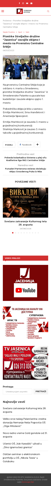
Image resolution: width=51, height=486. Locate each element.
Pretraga (8, 386)
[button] (5, 210)
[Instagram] (23, 3)
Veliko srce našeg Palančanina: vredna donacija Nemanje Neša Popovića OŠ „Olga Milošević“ (24, 422)
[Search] (48, 11)
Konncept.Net (28, 482)
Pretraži (41, 391)
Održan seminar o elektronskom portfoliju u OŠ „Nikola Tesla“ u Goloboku (21, 458)
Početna (7, 20)
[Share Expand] (37, 144)
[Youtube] (27, 3)
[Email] (31, 3)
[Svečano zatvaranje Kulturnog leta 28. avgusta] (25, 203)
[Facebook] (19, 3)
